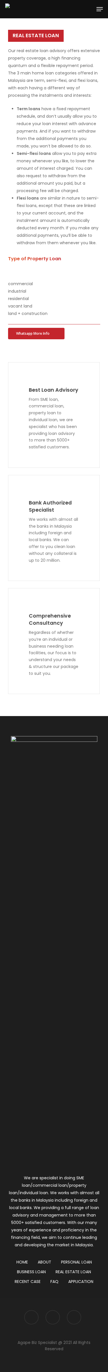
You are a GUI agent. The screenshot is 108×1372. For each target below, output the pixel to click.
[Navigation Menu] (99, 9)
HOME (22, 1262)
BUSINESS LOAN (31, 1272)
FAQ (54, 1281)
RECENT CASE (28, 1281)
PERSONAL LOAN (76, 1262)
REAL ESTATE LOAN (73, 1272)
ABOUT (44, 1262)
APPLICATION (80, 1281)
